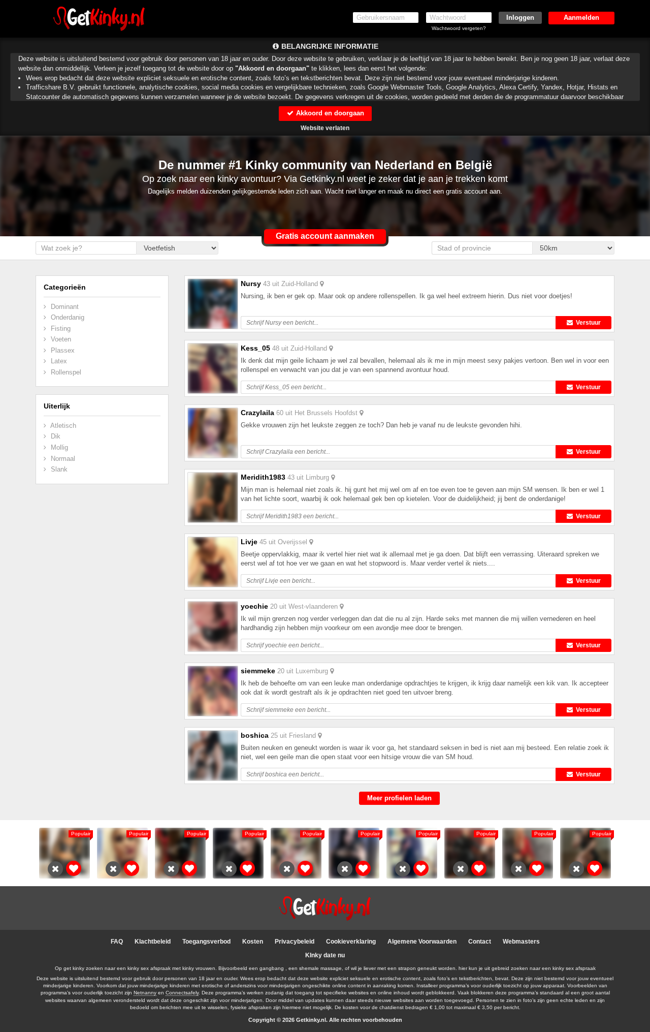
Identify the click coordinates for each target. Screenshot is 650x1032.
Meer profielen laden (399, 798)
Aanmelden (581, 17)
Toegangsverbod (206, 941)
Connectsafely (182, 992)
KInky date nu (325, 955)
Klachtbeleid (153, 941)
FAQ (117, 941)
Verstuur (587, 322)
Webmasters (521, 941)
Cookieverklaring (351, 941)
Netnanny (145, 992)
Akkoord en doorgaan (329, 113)
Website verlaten (325, 128)
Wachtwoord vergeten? (459, 28)
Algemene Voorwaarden (422, 941)
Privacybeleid (294, 941)
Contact (479, 941)
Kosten (252, 941)
